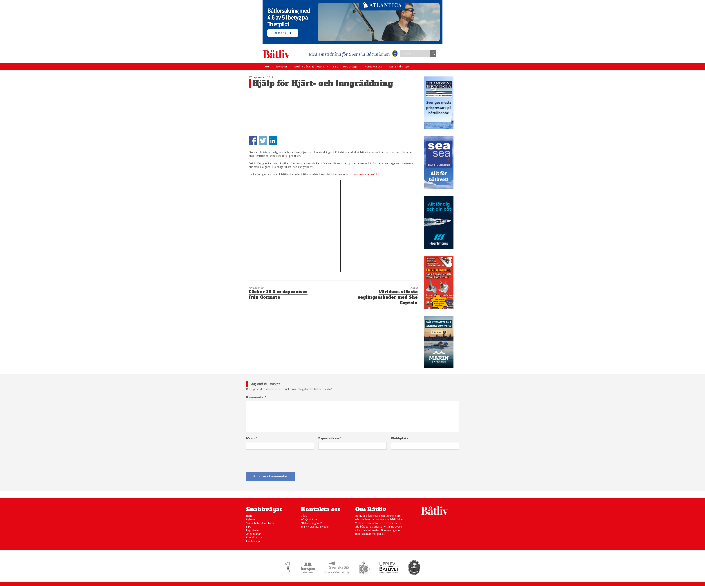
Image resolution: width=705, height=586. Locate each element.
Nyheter (281, 66)
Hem (268, 66)
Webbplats (399, 438)
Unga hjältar (253, 533)
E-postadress (329, 438)
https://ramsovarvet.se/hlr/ (362, 174)
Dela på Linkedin (273, 140)
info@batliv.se (309, 519)
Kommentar (256, 397)
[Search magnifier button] (433, 53)
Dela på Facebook (253, 140)
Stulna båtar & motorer (310, 66)
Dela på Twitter (263, 140)
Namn (251, 438)
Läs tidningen (254, 541)
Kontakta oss (373, 66)
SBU (335, 66)
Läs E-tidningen (400, 66)
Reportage (350, 66)
